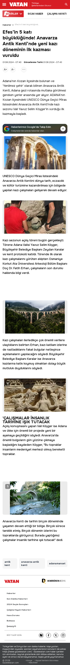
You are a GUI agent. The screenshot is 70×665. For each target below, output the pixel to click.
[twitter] (55, 635)
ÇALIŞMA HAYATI (57, 13)
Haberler (7, 25)
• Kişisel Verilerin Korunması (46, 660)
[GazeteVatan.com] (11, 581)
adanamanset (57, 563)
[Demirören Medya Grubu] (54, 581)
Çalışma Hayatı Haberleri (19, 610)
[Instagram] (63, 635)
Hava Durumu (13, 615)
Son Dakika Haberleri (17, 599)
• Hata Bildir (33, 663)
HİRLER (12, 13)
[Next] (41, 635)
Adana (7, 81)
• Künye (28, 660)
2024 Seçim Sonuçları (17, 604)
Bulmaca (11, 621)
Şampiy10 (11, 626)
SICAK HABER (35, 13)
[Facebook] (48, 635)
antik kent (7, 563)
